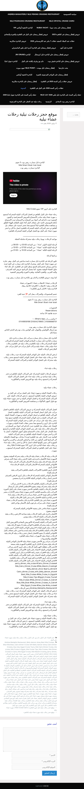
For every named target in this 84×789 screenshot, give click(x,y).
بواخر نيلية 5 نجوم (13, 673)
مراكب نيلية (43, 701)
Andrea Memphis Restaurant (15, 642)
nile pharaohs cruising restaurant (27, 21)
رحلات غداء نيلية (44, 684)
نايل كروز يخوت (23, 705)
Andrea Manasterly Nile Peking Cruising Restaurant (33, 14)
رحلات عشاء (24, 682)
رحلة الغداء (53, 689)
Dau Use (16, 647)
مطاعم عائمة (13, 703)
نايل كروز (44, 705)
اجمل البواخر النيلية (46, 656)
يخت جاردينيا (63, 68)
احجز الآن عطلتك (33, 656)
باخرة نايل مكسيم (33, 673)
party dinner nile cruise (48, 654)
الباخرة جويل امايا (11, 61)
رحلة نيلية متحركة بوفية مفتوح (26, 691)
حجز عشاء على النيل (24, 680)
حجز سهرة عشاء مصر (39, 680)
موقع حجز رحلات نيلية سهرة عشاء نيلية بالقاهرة (39, 712)
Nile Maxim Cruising (39, 652)
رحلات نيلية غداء (52, 687)
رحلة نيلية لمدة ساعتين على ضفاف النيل (22, 689)
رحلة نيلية (16, 638)
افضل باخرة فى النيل (39, 663)
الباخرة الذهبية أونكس (24, 75)
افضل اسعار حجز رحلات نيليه (38, 661)
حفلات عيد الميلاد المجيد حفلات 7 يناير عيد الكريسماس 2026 (52, 41)
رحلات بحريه (33, 682)
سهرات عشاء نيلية (51, 694)
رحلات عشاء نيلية (14, 682)
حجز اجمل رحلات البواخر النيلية (29, 675)
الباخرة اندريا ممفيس (50, 666)
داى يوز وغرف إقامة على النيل (33, 61)
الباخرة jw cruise (22, 55)
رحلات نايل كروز (33, 684)
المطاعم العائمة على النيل (11, 670)
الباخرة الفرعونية (11, 663)
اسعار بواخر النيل (15, 659)
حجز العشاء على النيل (47, 638)
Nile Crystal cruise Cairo (61, 21)
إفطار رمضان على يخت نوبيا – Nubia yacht (54, 28)
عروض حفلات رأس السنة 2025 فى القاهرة (56, 81)
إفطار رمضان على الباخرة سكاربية (24, 81)
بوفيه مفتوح (48, 675)
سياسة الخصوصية (70, 14)
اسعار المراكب (41, 659)
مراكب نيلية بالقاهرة (32, 701)
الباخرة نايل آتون (66, 48)
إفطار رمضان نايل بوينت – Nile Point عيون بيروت (35, 68)
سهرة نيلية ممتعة (46, 696)
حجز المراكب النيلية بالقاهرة (31, 677)
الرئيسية (49, 102)
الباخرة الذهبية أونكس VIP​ (23, 28)
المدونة (23, 88)
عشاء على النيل (32, 698)
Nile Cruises (43, 649)
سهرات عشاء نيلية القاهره (35, 694)
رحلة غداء (46, 689)
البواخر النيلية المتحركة (45, 668)
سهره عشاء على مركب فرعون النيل (28, 696)
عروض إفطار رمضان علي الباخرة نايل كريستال (52, 55)
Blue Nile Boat (8, 645)
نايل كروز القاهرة (34, 705)
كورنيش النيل (52, 701)
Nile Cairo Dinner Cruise (44, 647)
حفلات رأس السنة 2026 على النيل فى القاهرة (46, 88)
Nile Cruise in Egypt (18, 649)
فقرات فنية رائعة (21, 698)
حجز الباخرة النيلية (13, 675)
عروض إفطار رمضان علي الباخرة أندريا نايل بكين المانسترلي (34, 48)
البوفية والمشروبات (31, 668)
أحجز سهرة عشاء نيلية (23, 654)
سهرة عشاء (23, 694)
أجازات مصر (35, 654)
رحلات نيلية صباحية (13, 684)
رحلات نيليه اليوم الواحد (13, 687)
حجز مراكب (49, 682)
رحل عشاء (41, 682)
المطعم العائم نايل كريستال (48, 673)
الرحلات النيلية (19, 668)
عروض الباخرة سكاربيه (18, 41)
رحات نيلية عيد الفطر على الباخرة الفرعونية (25, 102)
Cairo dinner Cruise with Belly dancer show (31, 645)
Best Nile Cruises (47, 642)
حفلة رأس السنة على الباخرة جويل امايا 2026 (19, 95)
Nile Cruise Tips (32, 649)
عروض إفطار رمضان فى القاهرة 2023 (66, 34)
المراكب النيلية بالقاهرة (28, 670)
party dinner (51, 652)
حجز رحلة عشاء (16, 677)
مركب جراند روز (40, 703)
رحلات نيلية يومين (27, 687)
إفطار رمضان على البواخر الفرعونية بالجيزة (52, 75)
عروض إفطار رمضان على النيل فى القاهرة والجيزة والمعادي (26, 34)
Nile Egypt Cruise (24, 652)
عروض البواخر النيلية (44, 698)
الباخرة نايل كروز (37, 666)
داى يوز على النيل (34, 638)
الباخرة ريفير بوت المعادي (65, 102)
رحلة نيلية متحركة (42, 691)
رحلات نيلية (23, 638)
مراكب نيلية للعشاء (19, 701)
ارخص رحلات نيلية (21, 656)
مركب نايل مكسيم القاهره (26, 703)
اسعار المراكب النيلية (29, 659)
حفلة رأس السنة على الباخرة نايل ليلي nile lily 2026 (60, 95)
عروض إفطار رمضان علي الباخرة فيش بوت (64, 61)
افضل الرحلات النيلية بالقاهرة (18, 661)
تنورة (42, 675)
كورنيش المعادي (9, 698)
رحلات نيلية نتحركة (40, 687)
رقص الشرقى (11, 691)
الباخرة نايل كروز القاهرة (23, 666)
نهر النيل (15, 705)
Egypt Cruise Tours (27, 647)
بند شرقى (23, 673)
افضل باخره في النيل (25, 663)
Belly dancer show (33, 642)
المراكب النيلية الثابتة (44, 670)
